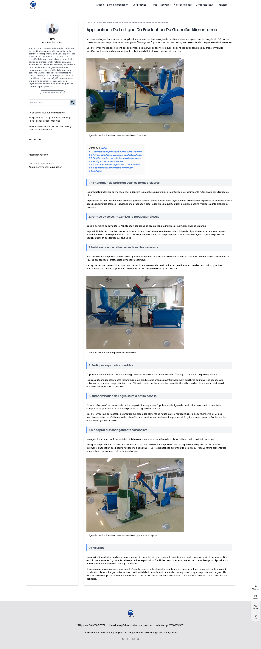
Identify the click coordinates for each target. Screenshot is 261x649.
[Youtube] (122, 639)
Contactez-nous (204, 4)
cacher (104, 148)
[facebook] (127, 639)
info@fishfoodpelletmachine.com (134, 625)
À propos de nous (183, 4)
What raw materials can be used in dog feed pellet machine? (50, 128)
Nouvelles (165, 4)
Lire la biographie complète (52, 92)
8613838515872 (97, 625)
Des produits (139, 4)
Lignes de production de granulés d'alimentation (205, 42)
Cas (155, 4)
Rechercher (35, 139)
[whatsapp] (138, 639)
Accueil (89, 22)
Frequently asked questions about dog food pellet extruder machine (50, 119)
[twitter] (133, 639)
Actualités (100, 22)
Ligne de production (117, 4)
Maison (100, 4)
